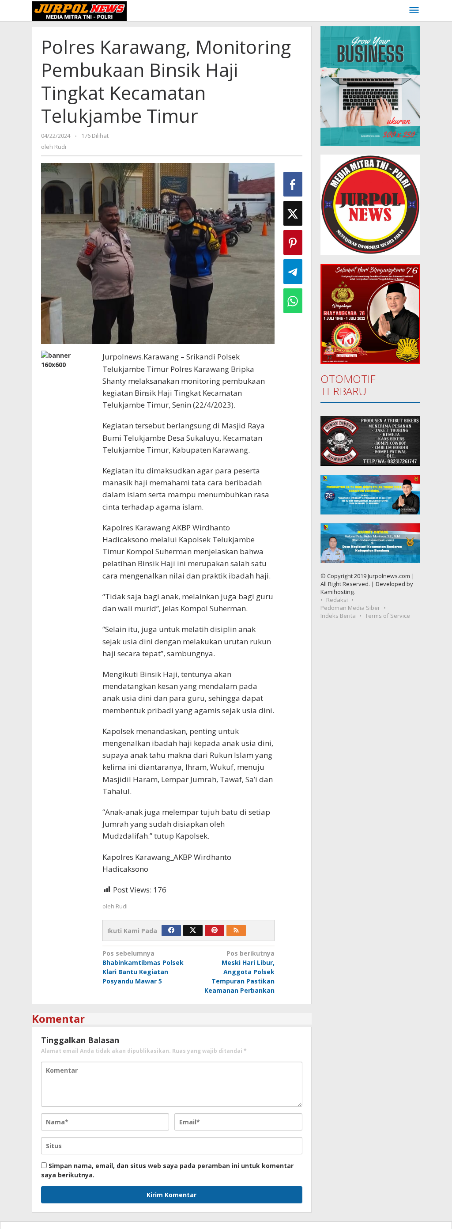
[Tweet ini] (292, 213)
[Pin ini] (292, 242)
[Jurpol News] (79, 10)
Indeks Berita (338, 616)
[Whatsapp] (292, 300)
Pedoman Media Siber (350, 608)
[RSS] (236, 930)
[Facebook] (171, 930)
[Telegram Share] (292, 271)
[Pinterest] (214, 930)
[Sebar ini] (292, 184)
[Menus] (414, 10)
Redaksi (337, 600)
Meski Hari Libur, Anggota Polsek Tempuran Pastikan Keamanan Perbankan (239, 972)
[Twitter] (193, 930)
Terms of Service (387, 616)
